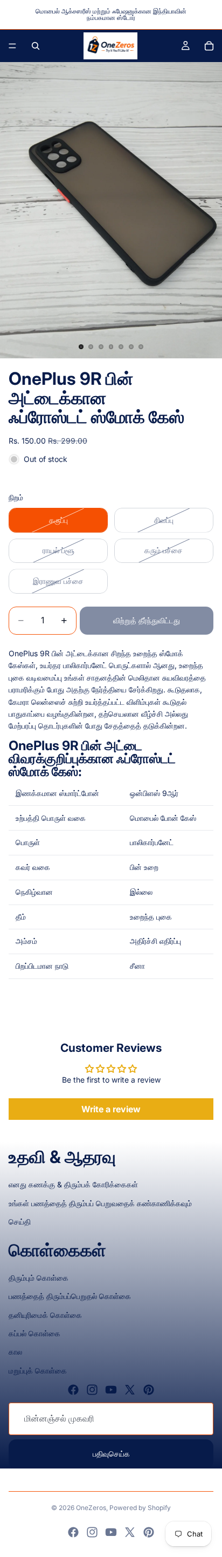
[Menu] (12, 45)
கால (15, 1351)
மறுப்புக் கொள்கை (38, 1370)
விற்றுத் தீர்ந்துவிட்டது (146, 620)
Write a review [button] (111, 1109)
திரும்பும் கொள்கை (38, 1277)
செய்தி (20, 1221)
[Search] (35, 46)
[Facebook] (73, 1389)
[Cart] (209, 46)
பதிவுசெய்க (111, 1453)
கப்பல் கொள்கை (34, 1333)
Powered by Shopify (140, 1508)
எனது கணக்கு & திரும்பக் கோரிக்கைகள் (73, 1184)
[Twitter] (129, 1389)
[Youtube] (111, 1389)
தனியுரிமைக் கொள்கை (45, 1315)
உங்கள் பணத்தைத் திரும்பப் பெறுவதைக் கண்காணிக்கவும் (100, 1203)
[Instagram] (92, 1389)
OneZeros (91, 1508)
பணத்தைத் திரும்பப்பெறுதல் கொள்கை (70, 1296)
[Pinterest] (148, 1389)
